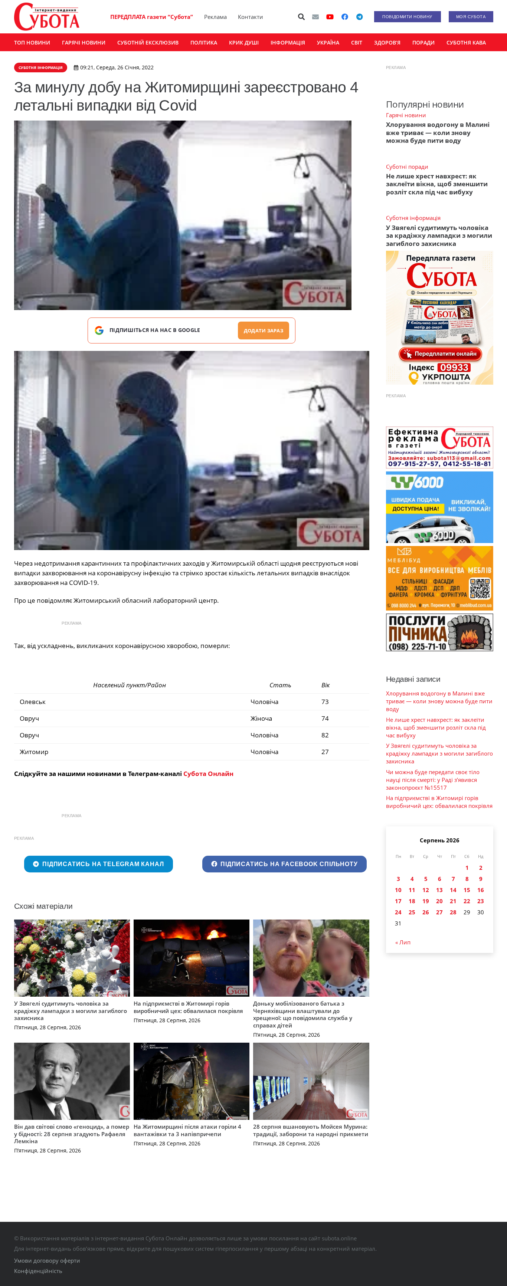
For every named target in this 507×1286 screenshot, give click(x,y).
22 (467, 901)
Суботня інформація (413, 217)
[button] (301, 16)
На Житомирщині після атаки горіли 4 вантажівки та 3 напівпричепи (187, 1130)
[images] (191, 450)
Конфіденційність (38, 1271)
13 (439, 890)
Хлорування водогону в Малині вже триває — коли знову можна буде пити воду (438, 132)
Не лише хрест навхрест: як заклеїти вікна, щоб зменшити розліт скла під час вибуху (437, 184)
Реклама (215, 16)
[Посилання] (46, 17)
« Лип (402, 942)
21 (453, 901)
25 (412, 912)
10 (398, 890)
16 (480, 890)
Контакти (250, 16)
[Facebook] (344, 16)
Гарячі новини (406, 115)
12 (425, 890)
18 (412, 901)
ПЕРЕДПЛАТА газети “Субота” (151, 16)
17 (398, 901)
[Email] (315, 16)
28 (453, 912)
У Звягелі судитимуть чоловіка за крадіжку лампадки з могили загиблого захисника (70, 1011)
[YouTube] (330, 16)
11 (412, 890)
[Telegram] (359, 16)
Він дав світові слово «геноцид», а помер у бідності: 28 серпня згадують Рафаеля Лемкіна (71, 1134)
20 (439, 901)
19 (425, 901)
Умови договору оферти (47, 1260)
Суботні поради (407, 166)
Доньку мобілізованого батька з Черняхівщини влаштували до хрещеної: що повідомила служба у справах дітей (302, 1014)
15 (467, 890)
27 (439, 912)
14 (453, 890)
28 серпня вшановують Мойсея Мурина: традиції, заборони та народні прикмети (310, 1130)
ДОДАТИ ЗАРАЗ (263, 330)
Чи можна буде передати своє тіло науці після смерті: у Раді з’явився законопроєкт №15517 (433, 779)
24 (398, 912)
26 (425, 912)
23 (480, 901)
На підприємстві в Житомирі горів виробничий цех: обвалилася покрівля (188, 1007)
